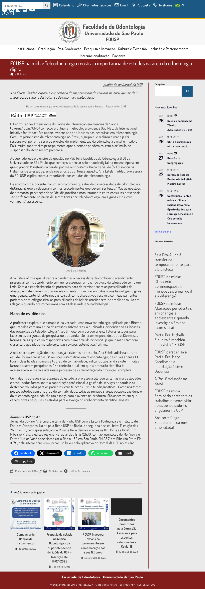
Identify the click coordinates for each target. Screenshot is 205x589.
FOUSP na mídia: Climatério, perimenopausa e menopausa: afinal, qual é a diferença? (173, 286)
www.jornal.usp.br (55, 443)
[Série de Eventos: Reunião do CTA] (175, 115)
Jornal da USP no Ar (24, 421)
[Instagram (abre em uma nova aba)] (11, 9)
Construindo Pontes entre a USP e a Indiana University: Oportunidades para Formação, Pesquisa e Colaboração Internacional (180, 209)
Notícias (21, 74)
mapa (117, 137)
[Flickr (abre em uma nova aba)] (25, 9)
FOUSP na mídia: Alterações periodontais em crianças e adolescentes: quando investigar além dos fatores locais (173, 315)
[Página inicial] (11, 74)
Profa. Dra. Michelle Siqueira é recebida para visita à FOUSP (170, 339)
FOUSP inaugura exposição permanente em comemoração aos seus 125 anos (93, 543)
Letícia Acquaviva (79, 471)
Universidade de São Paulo (123, 577)
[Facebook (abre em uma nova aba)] (5, 9)
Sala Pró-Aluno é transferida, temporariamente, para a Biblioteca (173, 262)
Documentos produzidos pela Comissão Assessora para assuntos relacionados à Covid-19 (127, 533)
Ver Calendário (163, 231)
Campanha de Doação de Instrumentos (26, 538)
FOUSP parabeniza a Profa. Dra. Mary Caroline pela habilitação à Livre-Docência (171, 361)
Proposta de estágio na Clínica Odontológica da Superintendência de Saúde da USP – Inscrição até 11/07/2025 (59, 547)
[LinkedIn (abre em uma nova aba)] (18, 9)
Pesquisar (160, 84)
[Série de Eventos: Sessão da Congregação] (175, 153)
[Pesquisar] (187, 91)
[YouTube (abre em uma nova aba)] (32, 9)
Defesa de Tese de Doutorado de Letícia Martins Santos (179, 179)
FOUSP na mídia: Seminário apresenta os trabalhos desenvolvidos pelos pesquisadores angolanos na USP (173, 400)
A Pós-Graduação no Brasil (171, 381)
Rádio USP (73, 421)
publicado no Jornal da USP (123, 84)
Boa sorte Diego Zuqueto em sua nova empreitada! (171, 422)
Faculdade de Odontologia (81, 577)
